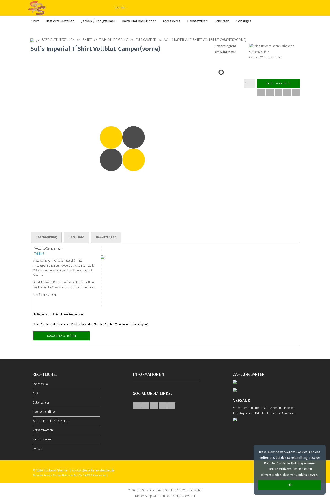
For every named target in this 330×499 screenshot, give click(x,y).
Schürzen (222, 21)
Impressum (40, 384)
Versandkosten (43, 430)
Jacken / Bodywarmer (98, 21)
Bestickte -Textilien (60, 21)
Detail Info (76, 237)
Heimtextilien (197, 21)
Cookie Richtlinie (44, 412)
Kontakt (37, 449)
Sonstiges (243, 21)
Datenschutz (41, 403)
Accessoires (171, 21)
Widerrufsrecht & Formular (50, 421)
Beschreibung (46, 237)
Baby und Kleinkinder (139, 21)
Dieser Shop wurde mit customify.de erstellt (165, 496)
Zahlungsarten (42, 439)
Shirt (35, 21)
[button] (261, 92)
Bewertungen (106, 237)
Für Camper (146, 40)
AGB (35, 393)
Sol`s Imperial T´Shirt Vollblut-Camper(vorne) (205, 40)
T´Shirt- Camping (113, 40)
